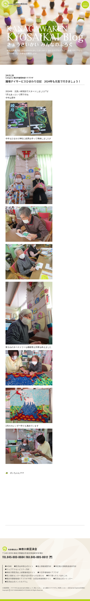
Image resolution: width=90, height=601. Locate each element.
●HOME (8, 566)
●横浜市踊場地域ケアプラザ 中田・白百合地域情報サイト (28, 579)
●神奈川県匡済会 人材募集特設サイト (20, 572)
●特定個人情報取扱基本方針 (65, 566)
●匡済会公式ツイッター (63, 579)
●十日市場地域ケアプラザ (48, 572)
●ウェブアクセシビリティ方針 (17, 569)
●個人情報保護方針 (43, 566)
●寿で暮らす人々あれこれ (56, 576)
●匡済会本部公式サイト (23, 566)
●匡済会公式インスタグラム (16, 582)
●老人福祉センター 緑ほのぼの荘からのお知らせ (24, 576)
